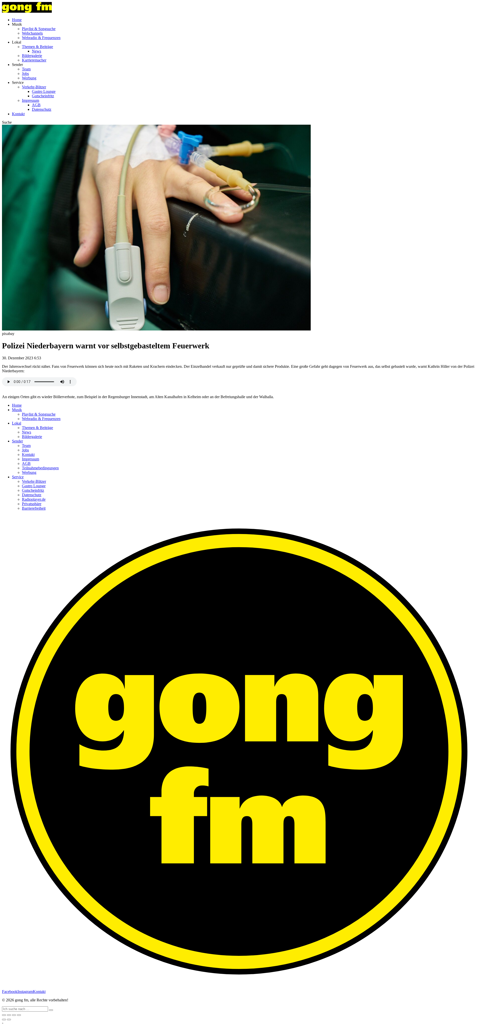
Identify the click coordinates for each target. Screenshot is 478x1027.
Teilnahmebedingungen (40, 468)
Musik (17, 410)
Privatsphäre (31, 504)
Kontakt (18, 114)
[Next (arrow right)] (9, 1019)
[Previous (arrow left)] (4, 1019)
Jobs (25, 73)
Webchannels (32, 33)
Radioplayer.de (34, 499)
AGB (36, 105)
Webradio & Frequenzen (41, 38)
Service (18, 477)
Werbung (29, 78)
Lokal (16, 423)
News (36, 51)
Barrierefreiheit (34, 508)
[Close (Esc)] (4, 1015)
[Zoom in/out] (19, 1015)
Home (17, 20)
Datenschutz (41, 109)
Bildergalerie (32, 56)
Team (26, 69)
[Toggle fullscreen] (14, 1015)
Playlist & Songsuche (39, 29)
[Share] (9, 1015)
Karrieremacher (34, 60)
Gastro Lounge (44, 91)
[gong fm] (27, 11)
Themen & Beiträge (37, 47)
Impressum (30, 100)
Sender (17, 441)
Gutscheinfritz (43, 96)
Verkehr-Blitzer (34, 87)
